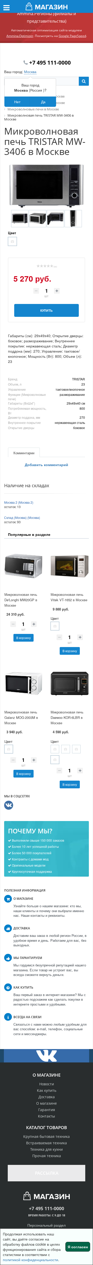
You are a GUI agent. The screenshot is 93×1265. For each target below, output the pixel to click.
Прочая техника (46, 1155)
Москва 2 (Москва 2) (18, 502)
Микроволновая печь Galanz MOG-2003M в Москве (21, 717)
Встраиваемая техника (46, 1142)
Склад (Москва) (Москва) (22, 517)
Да (43, 101)
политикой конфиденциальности (30, 1259)
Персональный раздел (46, 1225)
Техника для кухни (46, 1149)
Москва (30, 71)
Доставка (46, 1096)
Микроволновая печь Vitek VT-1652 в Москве (69, 597)
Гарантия (46, 1109)
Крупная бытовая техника (46, 1136)
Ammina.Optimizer (19, 36)
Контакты (46, 1116)
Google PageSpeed (72, 36)
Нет (17, 101)
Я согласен (78, 1246)
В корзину (23, 637)
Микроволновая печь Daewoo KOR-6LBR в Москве (67, 717)
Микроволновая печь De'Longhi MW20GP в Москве (20, 599)
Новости (46, 1083)
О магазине (46, 1103)
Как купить (46, 1090)
